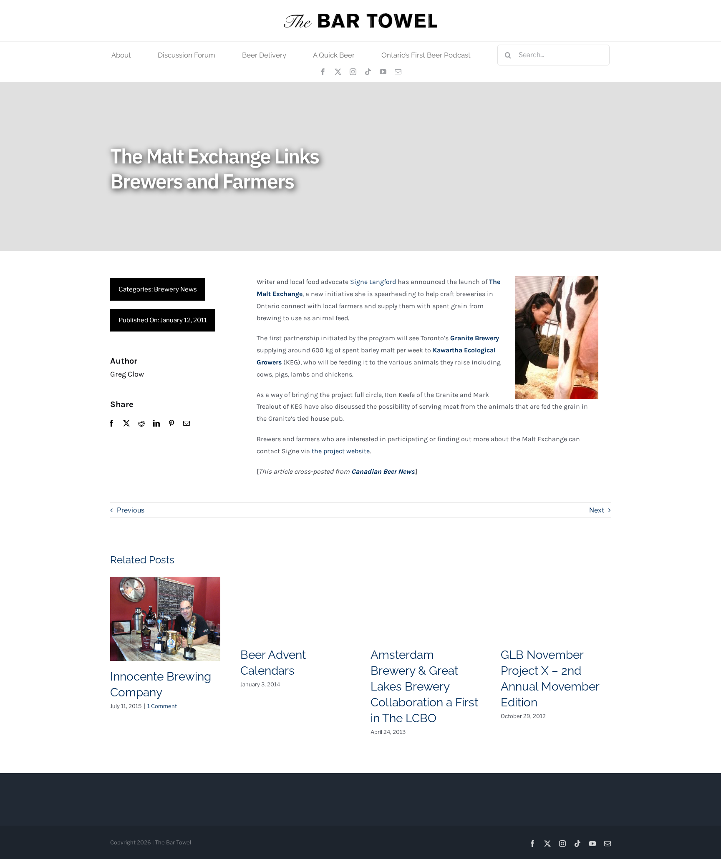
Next (596, 510)
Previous (130, 510)
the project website (341, 451)
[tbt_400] (360, 16)
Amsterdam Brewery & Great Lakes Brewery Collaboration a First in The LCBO (424, 686)
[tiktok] (368, 71)
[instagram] (353, 71)
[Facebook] (111, 424)
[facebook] (323, 71)
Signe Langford (373, 282)
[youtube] (383, 71)
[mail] (398, 71)
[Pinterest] (171, 424)
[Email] (186, 424)
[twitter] (338, 71)
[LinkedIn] (156, 424)
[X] (126, 424)
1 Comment (162, 706)
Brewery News (175, 289)
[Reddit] (141, 424)
